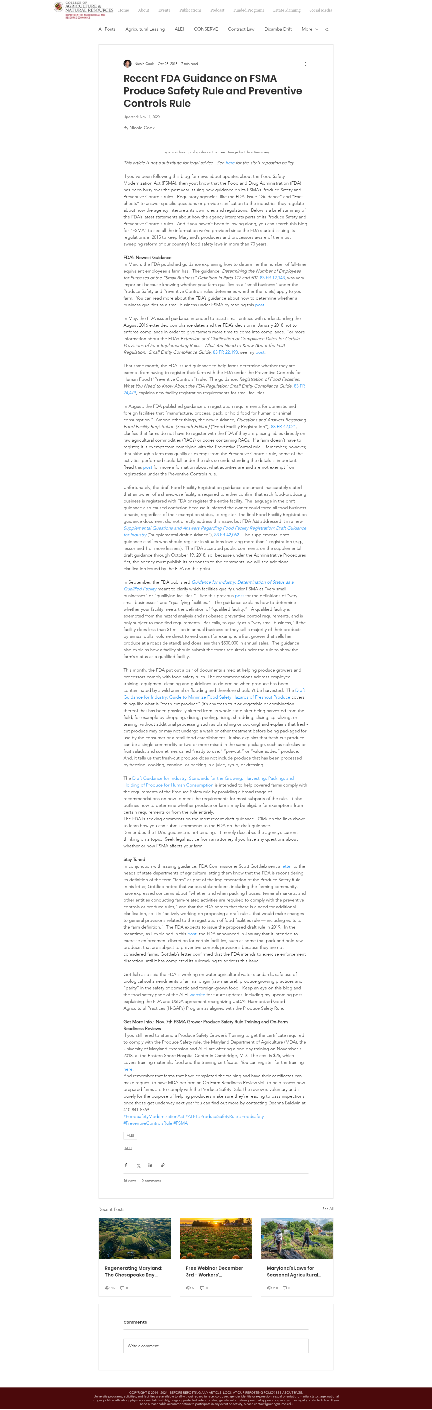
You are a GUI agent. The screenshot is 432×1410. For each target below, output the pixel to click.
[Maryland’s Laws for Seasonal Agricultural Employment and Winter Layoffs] (297, 1238)
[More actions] (305, 64)
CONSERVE (206, 29)
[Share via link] (162, 1165)
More (307, 29)
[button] (327, 29)
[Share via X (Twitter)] (138, 1165)
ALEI (179, 29)
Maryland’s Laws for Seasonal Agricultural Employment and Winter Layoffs (295, 1271)
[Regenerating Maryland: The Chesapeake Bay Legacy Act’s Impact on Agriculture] (135, 1238)
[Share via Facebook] (126, 1165)
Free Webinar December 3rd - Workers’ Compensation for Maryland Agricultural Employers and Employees (214, 1271)
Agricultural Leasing (145, 29)
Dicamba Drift (278, 29)
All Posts (107, 29)
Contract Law (241, 29)
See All (328, 1208)
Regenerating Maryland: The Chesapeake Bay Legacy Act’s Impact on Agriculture (133, 1271)
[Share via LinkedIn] (150, 1165)
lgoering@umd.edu (278, 1404)
